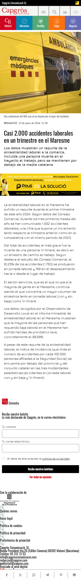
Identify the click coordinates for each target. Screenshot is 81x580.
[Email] (74, 574)
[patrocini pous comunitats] (40, 185)
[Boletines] (75, 11)
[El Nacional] (77, 3)
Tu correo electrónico (15, 441)
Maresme (24, 26)
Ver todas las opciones (40, 477)
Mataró (8, 26)
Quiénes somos (8, 511)
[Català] (65, 11)
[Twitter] (20, 575)
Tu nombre (9, 426)
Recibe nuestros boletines (40, 469)
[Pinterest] (60, 575)
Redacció (10, 123)
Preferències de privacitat (15, 540)
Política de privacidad (12, 533)
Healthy (40, 26)
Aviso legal (6, 518)
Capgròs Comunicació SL (14, 3)
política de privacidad (55, 458)
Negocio (73, 26)
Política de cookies (11, 525)
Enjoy (56, 26)
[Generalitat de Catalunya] (40, 499)
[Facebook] (6, 575)
